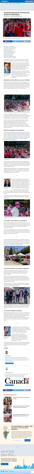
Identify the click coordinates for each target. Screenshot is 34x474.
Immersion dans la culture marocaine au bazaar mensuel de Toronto (21, 406)
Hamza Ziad (8, 355)
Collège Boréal (14, 139)
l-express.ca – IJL (9, 372)
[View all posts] (9, 363)
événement (26, 116)
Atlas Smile (11, 56)
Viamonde (21, 137)
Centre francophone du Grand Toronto (11, 138)
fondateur (25, 67)
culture (5, 126)
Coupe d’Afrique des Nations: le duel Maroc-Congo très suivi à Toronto (21, 415)
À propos (6, 471)
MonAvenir (26, 137)
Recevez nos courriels (29, 1)
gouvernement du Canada (19, 376)
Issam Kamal (9, 233)
